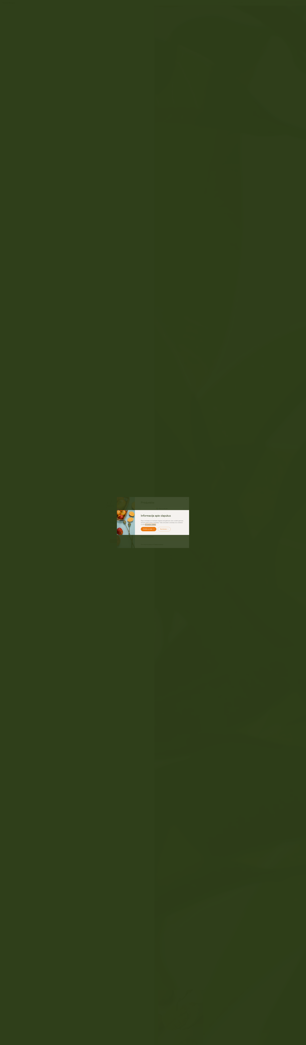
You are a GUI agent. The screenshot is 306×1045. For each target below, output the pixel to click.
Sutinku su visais (147, 529)
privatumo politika (151, 524)
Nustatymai (163, 529)
